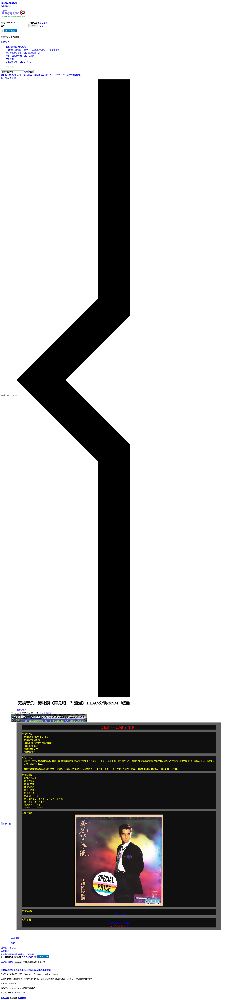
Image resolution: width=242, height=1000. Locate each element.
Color (5, 954)
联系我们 (30, 970)
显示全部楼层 (46, 713)
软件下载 (20, 56)
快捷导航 (5, 42)
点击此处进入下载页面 (119, 923)
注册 (41, 26)
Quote (20, 954)
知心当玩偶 (119, 914)
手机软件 (10, 59)
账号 (3, 23)
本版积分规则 (7, 962)
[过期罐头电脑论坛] (13, 16)
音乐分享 (28, 75)
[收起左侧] (73, 696)
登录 (26, 957)
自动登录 (35, 23)
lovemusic (18, 713)
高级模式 (5, 951)
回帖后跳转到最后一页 (35, 962)
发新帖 (13, 78)
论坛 (20, 75)
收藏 (13, 938)
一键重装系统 (7, 970)
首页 (16, 47)
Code (25, 954)
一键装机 (32, 50)
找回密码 (43, 23)
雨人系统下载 (19, 970)
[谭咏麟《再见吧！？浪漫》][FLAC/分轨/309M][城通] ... (58, 75)
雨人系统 (23, 53)
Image (10, 954)
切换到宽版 (6, 6)
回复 (18, 938)
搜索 (26, 72)
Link (15, 954)
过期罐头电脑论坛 (9, 3)
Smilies (31, 954)
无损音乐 (18, 62)
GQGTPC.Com (18, 993)
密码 (3, 26)
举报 (13, 943)
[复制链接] (21, 710)
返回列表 (5, 78)
